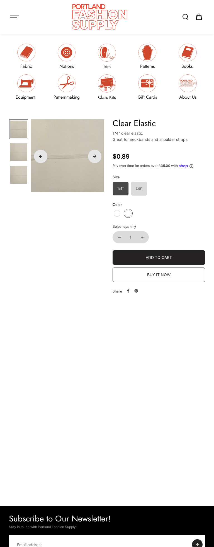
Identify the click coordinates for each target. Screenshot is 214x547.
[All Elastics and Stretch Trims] (107, 56)
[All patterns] (147, 56)
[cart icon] (199, 17)
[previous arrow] (40, 156)
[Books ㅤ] (188, 56)
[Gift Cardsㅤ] (147, 87)
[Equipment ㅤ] (26, 87)
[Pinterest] (136, 291)
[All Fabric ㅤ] (26, 56)
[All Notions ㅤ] (67, 56)
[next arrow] (94, 156)
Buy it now (159, 274)
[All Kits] (107, 87)
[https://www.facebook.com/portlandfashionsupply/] (128, 291)
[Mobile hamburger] (15, 17)
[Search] (185, 17)
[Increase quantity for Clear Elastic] (142, 237)
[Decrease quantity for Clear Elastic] (119, 237)
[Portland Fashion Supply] (100, 17)
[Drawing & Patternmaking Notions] (67, 87)
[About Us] (188, 87)
